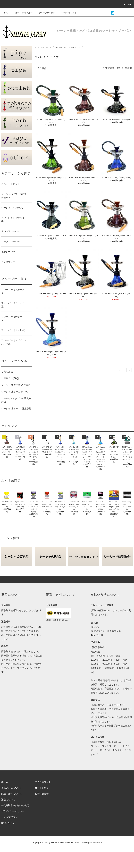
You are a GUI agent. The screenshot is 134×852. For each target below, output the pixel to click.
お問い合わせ (42, 793)
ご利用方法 (7, 371)
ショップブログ (9, 817)
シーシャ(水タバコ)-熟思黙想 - (16, 410)
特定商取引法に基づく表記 (15, 805)
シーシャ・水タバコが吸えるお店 (16, 400)
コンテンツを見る (68, 13)
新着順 (128, 68)
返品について (8, 799)
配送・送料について (11, 793)
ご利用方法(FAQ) (10, 378)
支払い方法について (11, 787)
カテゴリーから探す (24, 13)
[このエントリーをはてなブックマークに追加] (112, 13)
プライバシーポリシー (12, 811)
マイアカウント (43, 782)
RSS (3, 823)
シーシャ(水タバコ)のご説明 (15, 385)
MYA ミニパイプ (77, 47)
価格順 (119, 68)
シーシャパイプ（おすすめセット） (55, 47)
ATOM (11, 823)
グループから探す (47, 13)
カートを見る (42, 787)
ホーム (6, 13)
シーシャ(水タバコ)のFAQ (14, 391)
